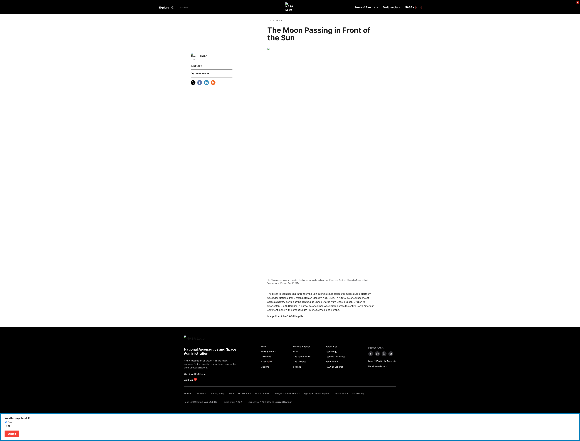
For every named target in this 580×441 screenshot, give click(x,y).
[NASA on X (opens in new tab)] (384, 353)
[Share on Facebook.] (199, 82)
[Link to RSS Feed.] (213, 82)
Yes (10, 422)
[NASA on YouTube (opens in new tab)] (390, 353)
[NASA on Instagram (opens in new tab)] (377, 353)
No (9, 426)
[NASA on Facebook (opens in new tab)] (370, 353)
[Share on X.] (193, 82)
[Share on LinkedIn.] (206, 82)
